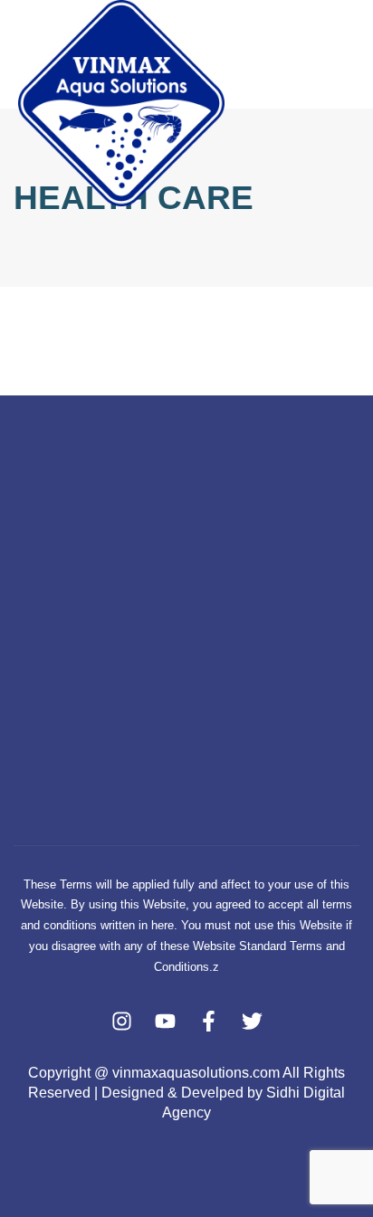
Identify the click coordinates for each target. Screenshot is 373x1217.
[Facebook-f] (208, 1021)
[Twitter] (252, 1021)
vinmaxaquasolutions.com (196, 1072)
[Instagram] (121, 1021)
